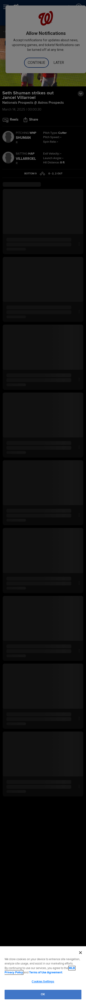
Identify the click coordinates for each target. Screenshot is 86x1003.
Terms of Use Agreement (45, 972)
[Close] (80, 953)
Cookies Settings (43, 981)
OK (43, 994)
